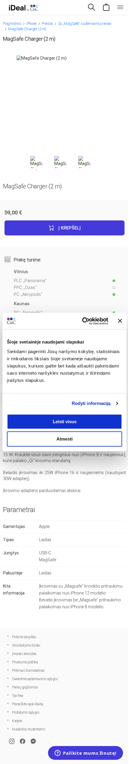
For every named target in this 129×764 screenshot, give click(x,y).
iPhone (31, 23)
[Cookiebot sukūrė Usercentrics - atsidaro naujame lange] (82, 321)
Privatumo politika (25, 662)
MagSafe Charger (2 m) (27, 29)
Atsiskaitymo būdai (26, 645)
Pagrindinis (12, 23)
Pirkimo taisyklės (24, 637)
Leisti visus (64, 421)
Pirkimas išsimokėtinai (28, 670)
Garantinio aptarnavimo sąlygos (35, 679)
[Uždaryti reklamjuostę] (120, 321)
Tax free (17, 696)
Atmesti (64, 438)
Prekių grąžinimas (25, 687)
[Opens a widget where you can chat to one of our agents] (85, 753)
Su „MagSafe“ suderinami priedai (84, 23)
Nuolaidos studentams (28, 729)
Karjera (17, 721)
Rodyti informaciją (91, 403)
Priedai (47, 23)
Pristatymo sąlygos (25, 712)
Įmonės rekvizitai (24, 654)
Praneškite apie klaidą (27, 704)
